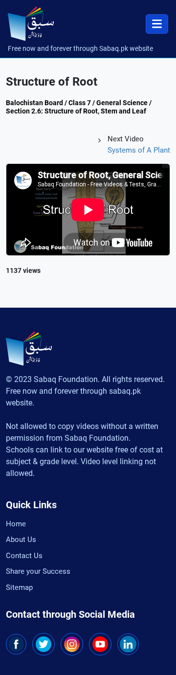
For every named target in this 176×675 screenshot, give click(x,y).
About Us (21, 539)
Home (16, 523)
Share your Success (38, 571)
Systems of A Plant (139, 150)
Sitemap (19, 587)
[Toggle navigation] (157, 24)
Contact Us (24, 555)
